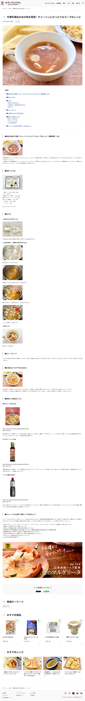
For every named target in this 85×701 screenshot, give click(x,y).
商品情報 (59, 3)
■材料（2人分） (11, 97)
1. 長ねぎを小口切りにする (13, 102)
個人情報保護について (7, 697)
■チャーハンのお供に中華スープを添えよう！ (19, 126)
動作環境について (19, 695)
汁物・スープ (6, 606)
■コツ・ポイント (11, 110)
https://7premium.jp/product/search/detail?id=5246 (16, 428)
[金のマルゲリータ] (42, 577)
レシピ (68, 3)
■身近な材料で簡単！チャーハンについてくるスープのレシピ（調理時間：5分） (28, 94)
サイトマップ (5, 695)
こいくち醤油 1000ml (12, 122)
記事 (73, 3)
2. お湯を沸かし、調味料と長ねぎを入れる (16, 104)
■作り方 (9, 100)
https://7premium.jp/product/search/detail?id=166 (15, 499)
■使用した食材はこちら (13, 117)
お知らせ (78, 3)
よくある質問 (32, 693)
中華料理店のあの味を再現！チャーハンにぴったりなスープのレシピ (26, 8)
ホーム (5, 8)
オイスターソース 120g (12, 120)
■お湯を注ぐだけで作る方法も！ (16, 113)
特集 (64, 3)
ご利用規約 (32, 695)
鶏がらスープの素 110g (12, 118)
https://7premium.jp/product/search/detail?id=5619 (16, 464)
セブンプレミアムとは (50, 3)
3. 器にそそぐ (10, 106)
